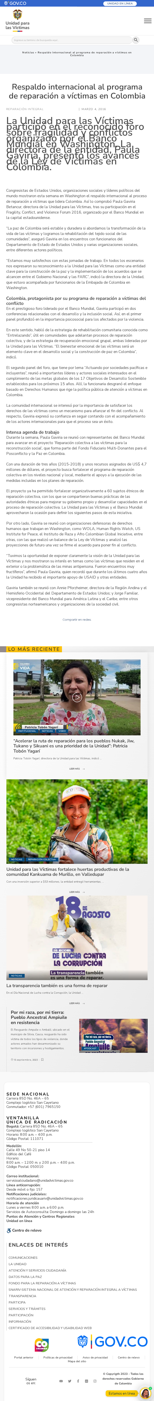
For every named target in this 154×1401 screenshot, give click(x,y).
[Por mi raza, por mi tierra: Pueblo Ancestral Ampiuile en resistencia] (113, 1036)
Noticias (28, 52)
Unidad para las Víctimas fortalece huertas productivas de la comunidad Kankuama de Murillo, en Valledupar (67, 872)
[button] (24, 3)
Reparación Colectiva (42, 859)
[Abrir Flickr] (87, 1381)
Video (62, 731)
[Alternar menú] (148, 21)
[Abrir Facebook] (79, 1381)
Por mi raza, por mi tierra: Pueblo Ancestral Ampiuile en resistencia (39, 1017)
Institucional (27, 731)
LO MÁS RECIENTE (34, 649)
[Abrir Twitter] (70, 1381)
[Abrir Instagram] (95, 1381)
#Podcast (90, 1048)
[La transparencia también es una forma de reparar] (77, 938)
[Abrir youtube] (62, 1381)
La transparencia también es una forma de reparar (56, 985)
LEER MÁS (74, 768)
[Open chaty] (145, 1393)
